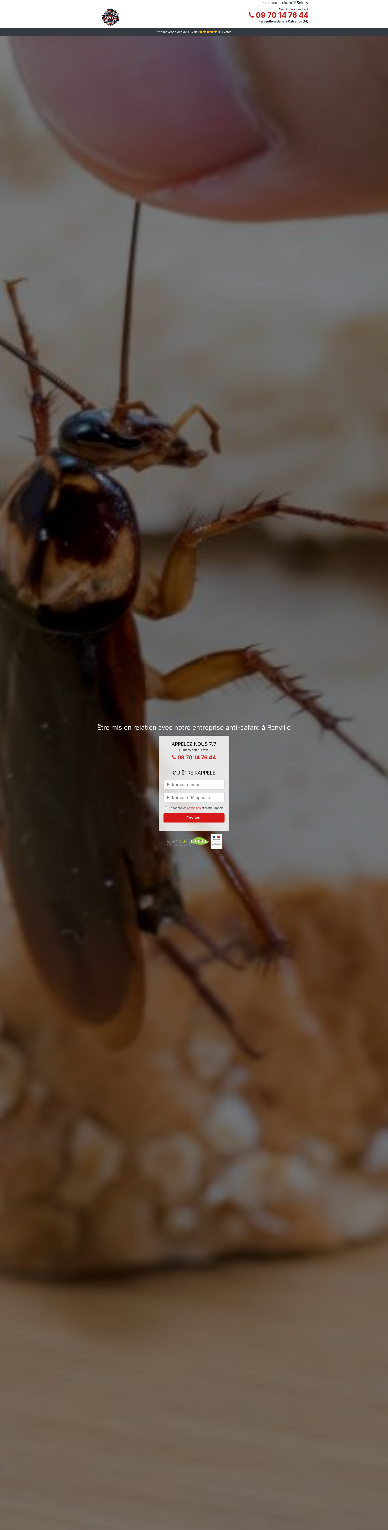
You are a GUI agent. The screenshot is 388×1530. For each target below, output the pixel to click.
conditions (194, 808)
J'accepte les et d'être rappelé (196, 808)
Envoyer (194, 817)
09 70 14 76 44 (281, 15)
